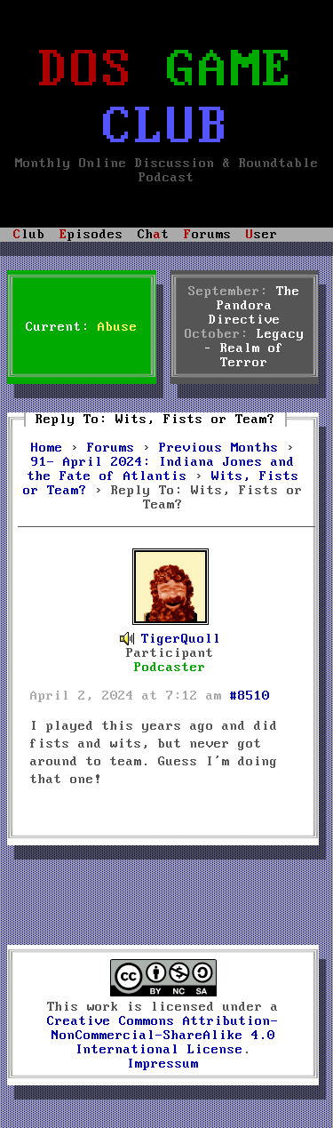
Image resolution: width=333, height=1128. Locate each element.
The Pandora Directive (255, 305)
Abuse (118, 327)
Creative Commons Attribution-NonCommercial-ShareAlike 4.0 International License (163, 1035)
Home (47, 448)
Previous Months (219, 448)
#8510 (250, 696)
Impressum (163, 1064)
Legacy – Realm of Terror (254, 348)
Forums (111, 448)
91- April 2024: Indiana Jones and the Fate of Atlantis (162, 469)
